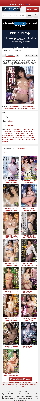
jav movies (22, 2)
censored (28, 129)
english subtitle (14, 135)
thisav (30, 2)
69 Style (12, 106)
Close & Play (20, 23)
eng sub (25, 131)
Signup (13, 4)
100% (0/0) (12, 55)
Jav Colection (19, 385)
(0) (28, 55)
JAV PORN (22, 387)
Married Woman (17, 108)
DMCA (35, 383)
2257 (5, 385)
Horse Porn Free (30, 385)
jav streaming (12, 2)
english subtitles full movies (11, 137)
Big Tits (20, 106)
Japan (11, 121)
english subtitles (26, 135)
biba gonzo (12, 129)
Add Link (11, 385)
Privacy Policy (26, 383)
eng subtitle (13, 133)
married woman (16, 139)
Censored (27, 106)
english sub (23, 133)
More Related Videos (21, 379)
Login (22, 4)
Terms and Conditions (14, 383)
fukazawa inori (27, 137)
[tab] (9, 149)
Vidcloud (7, 50)
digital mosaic (16, 131)
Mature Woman (29, 108)
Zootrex (15, 387)
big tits (20, 129)
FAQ (3, 383)
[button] (28, 4)
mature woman (28, 139)
